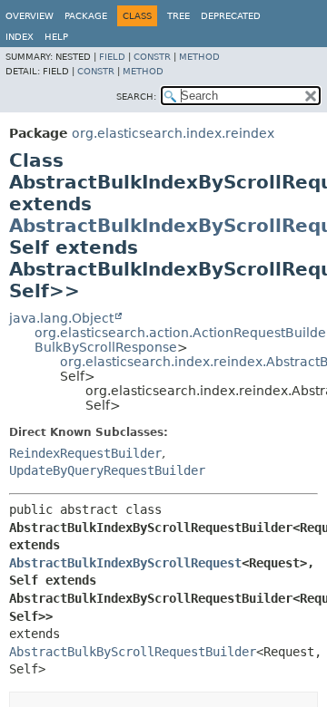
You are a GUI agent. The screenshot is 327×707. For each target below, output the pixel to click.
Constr (152, 57)
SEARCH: (136, 97)
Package (85, 16)
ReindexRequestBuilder (85, 453)
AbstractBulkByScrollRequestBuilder (132, 651)
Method (199, 57)
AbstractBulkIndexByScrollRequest (125, 563)
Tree (178, 16)
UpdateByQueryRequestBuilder (107, 470)
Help (56, 37)
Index (19, 37)
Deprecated (231, 16)
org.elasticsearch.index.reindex (173, 133)
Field (112, 57)
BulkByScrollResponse (106, 347)
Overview (29, 16)
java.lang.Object (61, 318)
